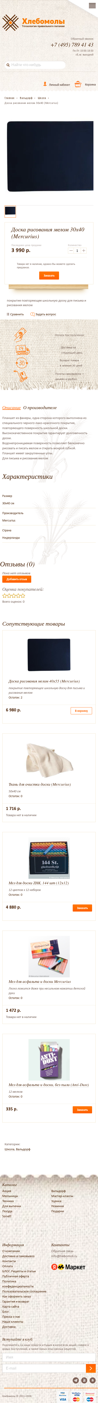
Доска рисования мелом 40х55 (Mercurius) (44, 681)
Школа (9, 1149)
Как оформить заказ (16, 1296)
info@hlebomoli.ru (64, 1256)
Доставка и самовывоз (18, 1256)
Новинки (57, 1206)
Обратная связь (62, 1251)
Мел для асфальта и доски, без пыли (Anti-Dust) (49, 1084)
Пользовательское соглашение (24, 1291)
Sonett (6, 1216)
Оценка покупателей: (23, 588)
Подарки (57, 1211)
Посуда (7, 1211)
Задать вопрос (46, 314)
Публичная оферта (15, 1276)
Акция (6, 1191)
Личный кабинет (59, 84)
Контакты (9, 1261)
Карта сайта (10, 1306)
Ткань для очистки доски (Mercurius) (40, 784)
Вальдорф (23, 1149)
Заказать (49, 275)
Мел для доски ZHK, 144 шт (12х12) (39, 882)
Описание (11, 407)
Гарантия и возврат (15, 1301)
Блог (5, 1311)
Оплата (7, 1266)
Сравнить (17, 314)
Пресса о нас (11, 1316)
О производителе (40, 407)
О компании (11, 1251)
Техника (8, 1201)
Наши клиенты (12, 1322)
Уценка (56, 1201)
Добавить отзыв (17, 579)
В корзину (81, 711)
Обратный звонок (82, 38)
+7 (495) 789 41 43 (72, 44)
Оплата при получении (69, 335)
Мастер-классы (62, 1196)
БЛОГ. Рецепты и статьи (19, 1271)
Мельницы (10, 1196)
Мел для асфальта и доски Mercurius (40, 981)
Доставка (8, 1327)
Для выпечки (11, 1206)
